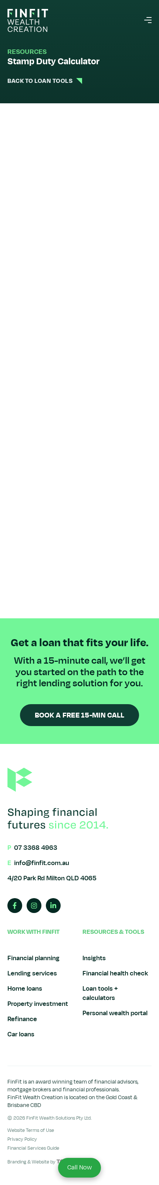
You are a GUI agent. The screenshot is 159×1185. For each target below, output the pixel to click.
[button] (148, 20)
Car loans (20, 1034)
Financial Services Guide (33, 1148)
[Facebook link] (14, 905)
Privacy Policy (22, 1139)
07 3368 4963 (35, 847)
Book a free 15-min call (80, 715)
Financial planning (33, 958)
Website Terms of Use (30, 1130)
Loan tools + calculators (100, 993)
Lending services (32, 973)
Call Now (79, 1167)
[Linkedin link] (53, 905)
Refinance (22, 1019)
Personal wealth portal (115, 1013)
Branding (16, 1162)
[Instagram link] (34, 905)
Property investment (37, 1003)
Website (40, 1162)
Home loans (24, 988)
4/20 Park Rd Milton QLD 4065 (52, 878)
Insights (94, 958)
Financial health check (115, 973)
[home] (27, 20)
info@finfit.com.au (41, 863)
